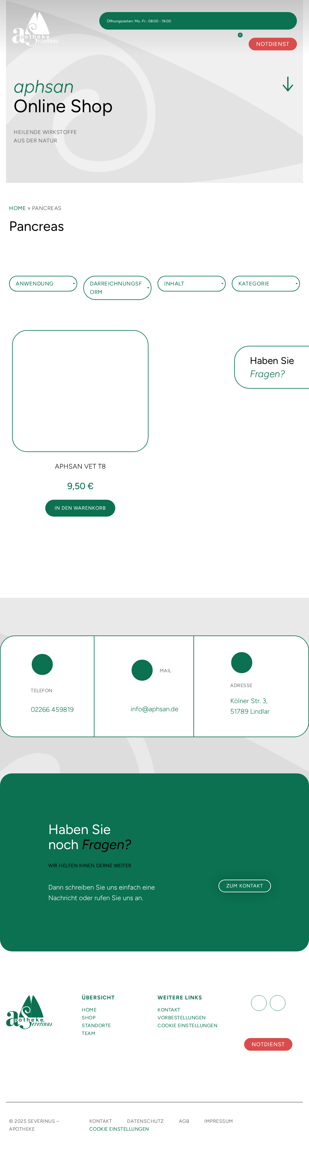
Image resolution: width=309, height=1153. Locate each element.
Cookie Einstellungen (187, 1025)
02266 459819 (52, 709)
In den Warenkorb (80, 508)
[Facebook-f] (259, 1003)
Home (17, 208)
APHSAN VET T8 (80, 466)
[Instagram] (277, 1003)
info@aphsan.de (154, 709)
